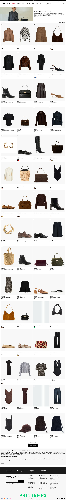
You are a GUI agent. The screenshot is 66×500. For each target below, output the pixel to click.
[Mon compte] (60, 3)
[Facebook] (57, 498)
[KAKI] (52, 160)
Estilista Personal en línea (54, 483)
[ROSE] (2, 188)
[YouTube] (64, 498)
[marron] (19, 216)
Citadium (29, 484)
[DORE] (2, 216)
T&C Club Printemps (42, 482)
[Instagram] (59, 498)
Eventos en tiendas (53, 487)
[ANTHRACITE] (34, 77)
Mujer (3, 5)
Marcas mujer (7, 5)
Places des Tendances (31, 483)
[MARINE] (35, 77)
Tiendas (60, 0)
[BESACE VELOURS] (2, 327)
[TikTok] (61, 498)
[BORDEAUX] (18, 160)
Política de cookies (26, 498)
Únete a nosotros (30, 487)
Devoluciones (32, 470)
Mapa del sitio (40, 498)
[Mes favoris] (62, 3)
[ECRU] (1, 188)
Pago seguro (10, 469)
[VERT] (34, 327)
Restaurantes (52, 488)
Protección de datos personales (44, 489)
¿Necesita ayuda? (44, 470)
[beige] (34, 299)
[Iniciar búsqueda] (47, 3)
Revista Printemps (53, 484)
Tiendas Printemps (30, 478)
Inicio (1, 5)
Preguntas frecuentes (42, 477)
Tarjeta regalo (52, 479)
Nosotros (29, 477)
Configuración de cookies (33, 498)
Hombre (40, 16)
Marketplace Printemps (31, 482)
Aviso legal (40, 488)
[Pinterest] (62, 498)
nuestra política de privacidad (15, 483)
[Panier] (63, 3)
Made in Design (30, 486)
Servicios (63, 0)
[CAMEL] (51, 49)
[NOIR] (52, 49)
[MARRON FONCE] (2, 383)
